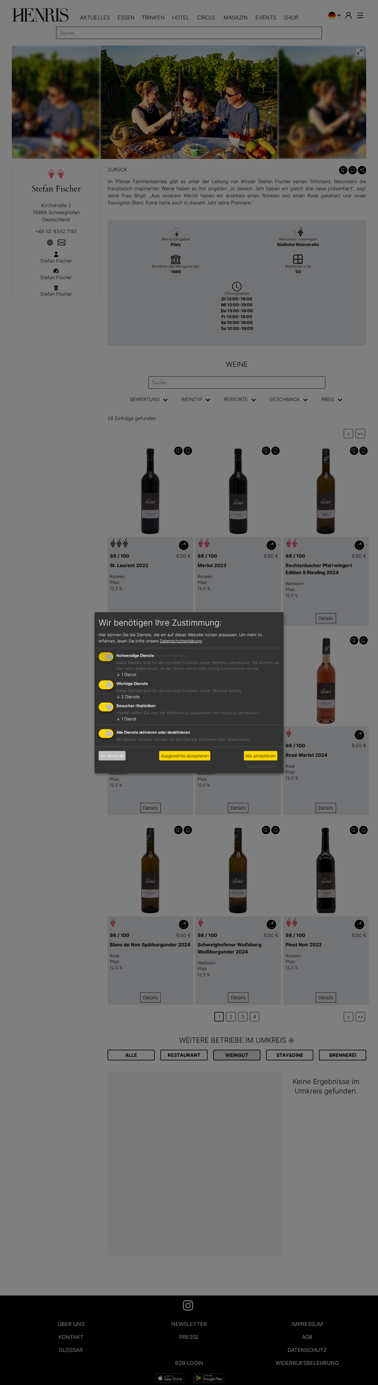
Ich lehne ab (112, 755)
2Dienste (128, 696)
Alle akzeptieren (260, 755)
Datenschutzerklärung (181, 640)
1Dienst (126, 674)
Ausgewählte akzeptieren (185, 755)
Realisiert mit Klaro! (262, 766)
